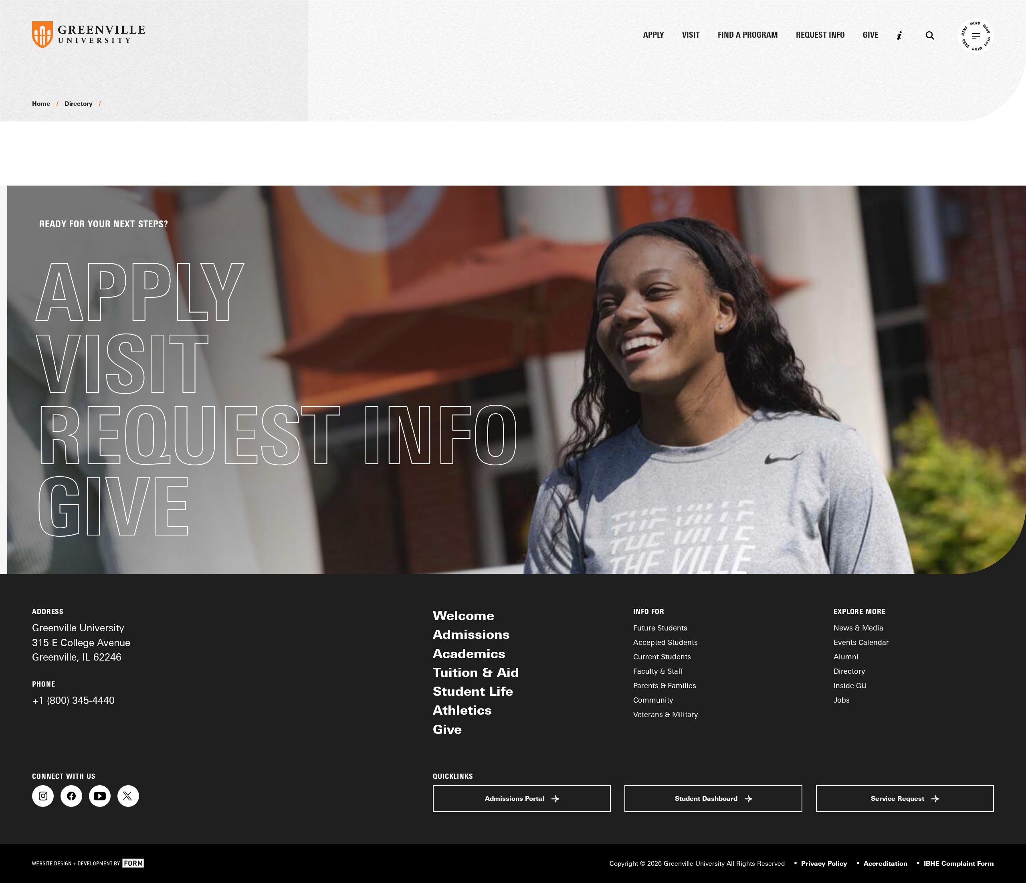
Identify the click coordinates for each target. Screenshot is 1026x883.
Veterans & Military (665, 714)
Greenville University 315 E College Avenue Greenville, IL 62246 (81, 642)
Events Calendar (861, 642)
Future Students (660, 627)
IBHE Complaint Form (959, 863)
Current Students (662, 656)
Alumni (846, 656)
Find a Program (748, 35)
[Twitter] (128, 796)
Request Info (820, 35)
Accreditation (885, 863)
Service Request (897, 798)
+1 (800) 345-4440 (73, 700)
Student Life (473, 691)
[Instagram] (43, 796)
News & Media (858, 627)
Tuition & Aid (476, 672)
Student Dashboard (706, 798)
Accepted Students (665, 642)
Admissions (471, 634)
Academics (469, 653)
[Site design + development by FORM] (88, 864)
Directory (79, 103)
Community (653, 699)
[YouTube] (100, 796)
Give (871, 35)
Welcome (463, 615)
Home (41, 103)
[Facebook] (71, 796)
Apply (653, 35)
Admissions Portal (514, 798)
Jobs (842, 699)
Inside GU (850, 685)
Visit (691, 35)
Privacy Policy (824, 863)
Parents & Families (664, 685)
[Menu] (976, 36)
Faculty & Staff (658, 671)
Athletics (462, 710)
